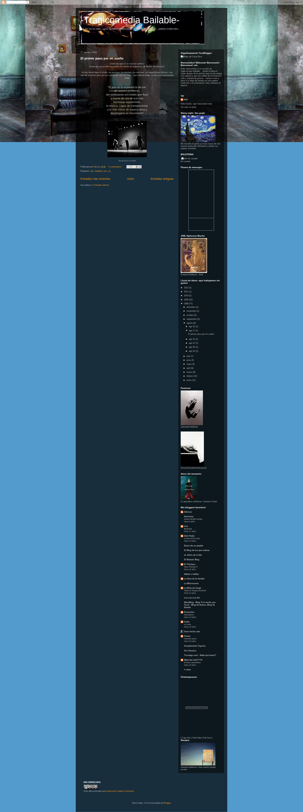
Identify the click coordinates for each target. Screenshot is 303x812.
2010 (186, 295)
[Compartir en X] (134, 166)
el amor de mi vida (192, 538)
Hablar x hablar (191, 574)
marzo (190, 372)
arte (92, 171)
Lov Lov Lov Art (192, 598)
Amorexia (188, 516)
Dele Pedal (189, 536)
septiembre (192, 319)
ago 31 (192, 326)
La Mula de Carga (192, 588)
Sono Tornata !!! (190, 567)
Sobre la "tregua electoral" (195, 590)
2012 (186, 287)
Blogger (167, 803)
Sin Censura (190, 650)
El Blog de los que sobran (197, 550)
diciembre (191, 307)
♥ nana (187, 669)
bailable (98, 171)
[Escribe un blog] (131, 166)
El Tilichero (189, 564)
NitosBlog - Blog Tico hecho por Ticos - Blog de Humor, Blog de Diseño (200, 605)
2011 (186, 291)
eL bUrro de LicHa (193, 555)
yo (109, 171)
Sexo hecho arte (192, 631)
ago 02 (192, 351)
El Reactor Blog (191, 559)
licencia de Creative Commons (120, 791)
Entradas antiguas (162, 178)
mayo (189, 364)
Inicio (130, 178)
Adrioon (188, 512)
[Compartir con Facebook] (137, 166)
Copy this (186, 738)
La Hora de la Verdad (194, 578)
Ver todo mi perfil (188, 107)
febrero (190, 376)
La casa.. (188, 624)
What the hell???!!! (193, 660)
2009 (186, 299)
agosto (190, 323)
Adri (186, 99)
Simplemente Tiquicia (194, 646)
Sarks (187, 622)
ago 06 (192, 347)
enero (189, 380)
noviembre (192, 311)
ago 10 (192, 339)
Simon (187, 636)
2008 (186, 303)
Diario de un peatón (193, 545)
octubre (190, 315)
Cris (186, 526)
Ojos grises (189, 615)
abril (189, 368)
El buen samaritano (192, 662)
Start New (196, 738)
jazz (105, 171)
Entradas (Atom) (101, 185)
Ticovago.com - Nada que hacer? (200, 655)
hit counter (185, 161)
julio (189, 356)
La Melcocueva (191, 583)
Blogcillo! (188, 529)
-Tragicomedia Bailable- (129, 20)
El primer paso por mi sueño (101, 58)
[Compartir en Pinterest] (140, 166)
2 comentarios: (115, 167)
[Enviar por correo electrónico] (128, 166)
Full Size (207, 738)
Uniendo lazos (190, 639)
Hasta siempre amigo (193, 519)
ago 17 (192, 330)
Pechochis (189, 612)
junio (189, 360)
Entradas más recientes (95, 178)
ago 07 (192, 343)
